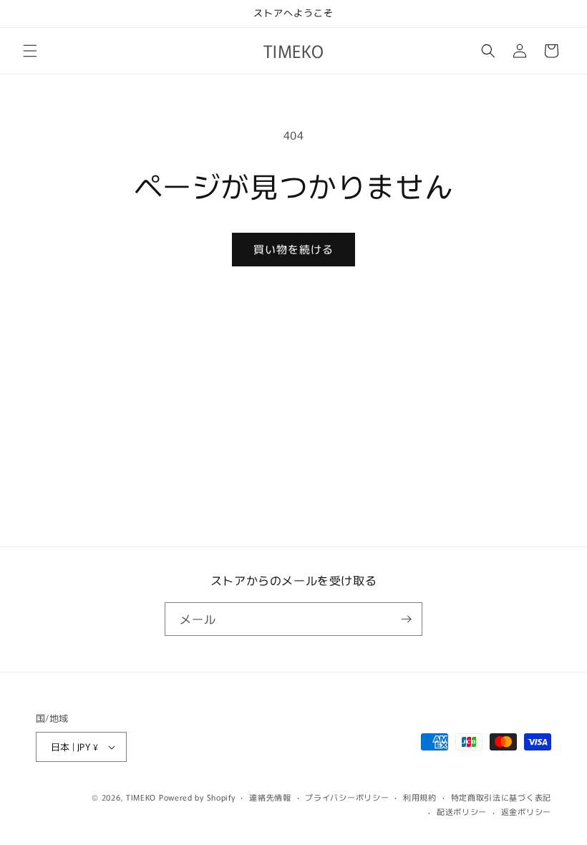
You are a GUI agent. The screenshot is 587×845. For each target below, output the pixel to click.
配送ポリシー (462, 811)
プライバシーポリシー (347, 797)
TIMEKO (141, 797)
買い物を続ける (293, 248)
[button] (30, 51)
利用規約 (420, 797)
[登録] (406, 619)
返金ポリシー (526, 811)
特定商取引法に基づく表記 (501, 797)
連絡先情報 (270, 797)
